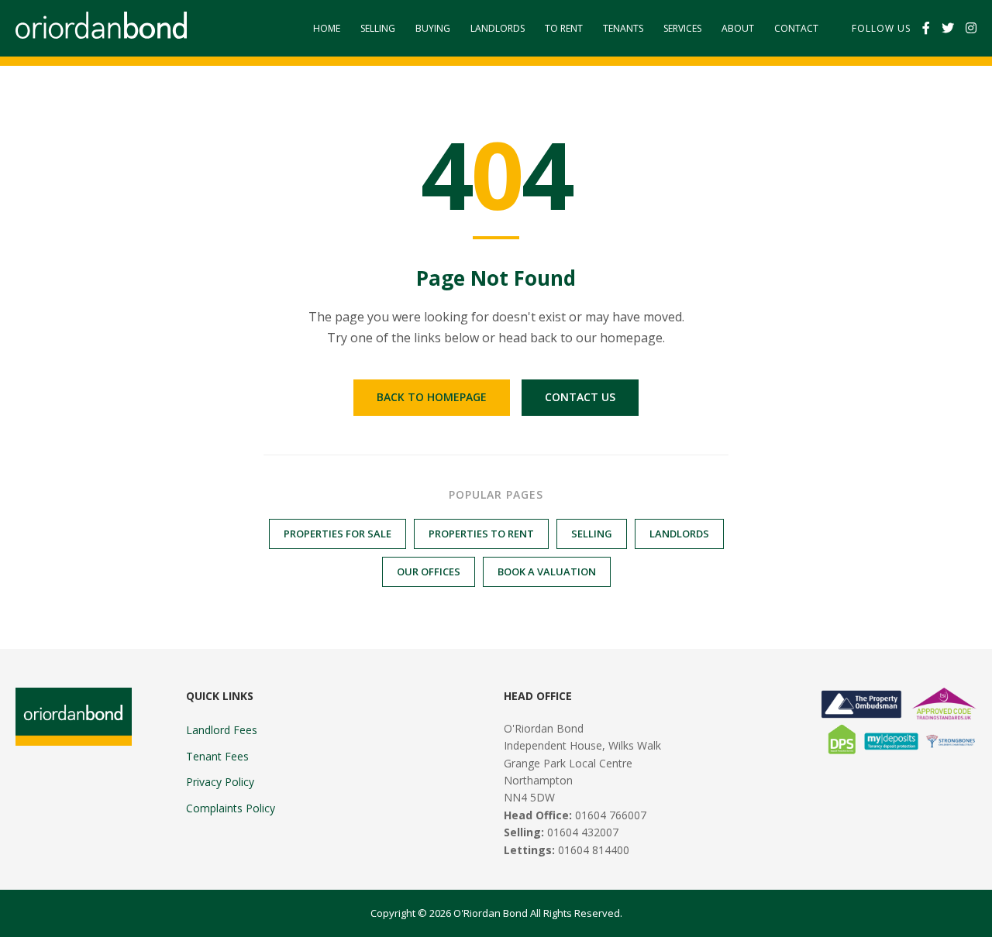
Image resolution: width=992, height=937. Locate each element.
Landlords (497, 28)
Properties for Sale (337, 534)
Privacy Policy (220, 781)
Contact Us (580, 397)
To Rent (564, 28)
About (738, 28)
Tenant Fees (217, 756)
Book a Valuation (547, 571)
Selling (377, 28)
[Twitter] (948, 29)
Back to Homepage (432, 397)
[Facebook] (926, 29)
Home (326, 28)
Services (682, 28)
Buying (432, 28)
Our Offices (428, 571)
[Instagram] (971, 29)
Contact (796, 28)
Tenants (623, 28)
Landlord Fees (221, 729)
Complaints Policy (230, 808)
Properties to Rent (481, 534)
